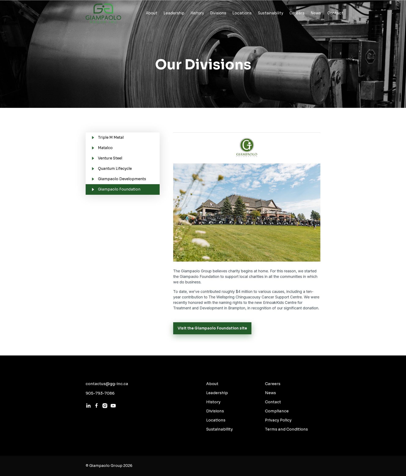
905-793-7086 (100, 393)
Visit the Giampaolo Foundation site (212, 328)
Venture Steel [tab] (110, 158)
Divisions (218, 13)
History (197, 13)
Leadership (174, 13)
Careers (296, 13)
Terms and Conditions (286, 429)
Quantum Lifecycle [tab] (115, 168)
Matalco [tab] (105, 148)
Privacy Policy (278, 420)
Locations (242, 13)
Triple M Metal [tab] (111, 137)
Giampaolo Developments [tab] (122, 179)
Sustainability (270, 13)
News (316, 13)
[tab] (243, 243)
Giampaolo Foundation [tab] (119, 189)
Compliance (277, 411)
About (151, 13)
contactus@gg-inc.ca (107, 383)
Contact (335, 13)
